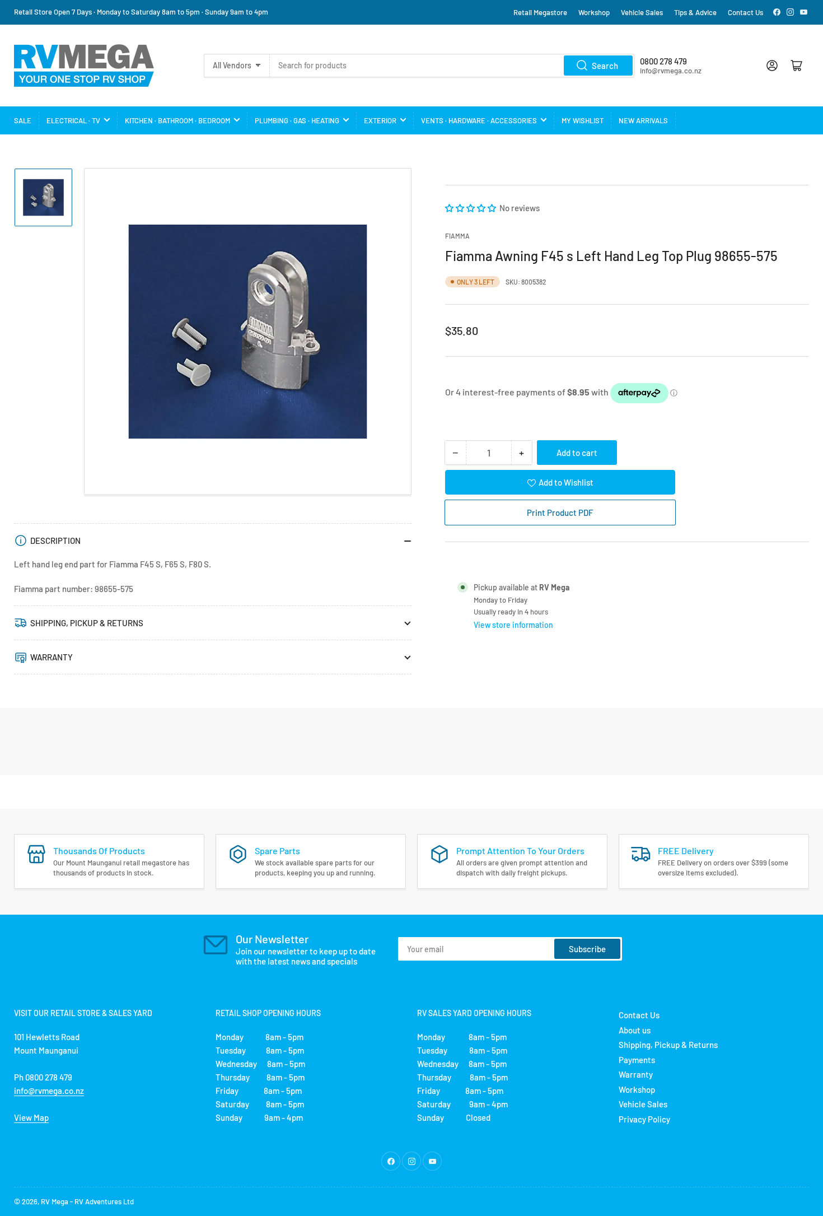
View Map (31, 1117)
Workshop (594, 12)
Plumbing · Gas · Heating (297, 120)
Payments (637, 1060)
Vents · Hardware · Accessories (479, 120)
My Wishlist (583, 120)
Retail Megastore (540, 12)
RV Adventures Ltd (104, 1201)
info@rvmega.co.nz (49, 1090)
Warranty (636, 1074)
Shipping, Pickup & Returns (668, 1045)
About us (635, 1030)
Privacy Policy (644, 1119)
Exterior (380, 120)
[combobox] (452, 65)
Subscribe (587, 949)
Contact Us (745, 12)
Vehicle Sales (642, 12)
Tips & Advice (695, 12)
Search (605, 65)
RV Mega (54, 1201)
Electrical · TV (73, 120)
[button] (471, 208)
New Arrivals (643, 120)
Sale (22, 120)
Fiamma (457, 236)
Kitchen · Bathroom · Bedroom (177, 120)
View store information (513, 625)
